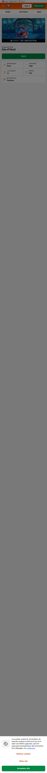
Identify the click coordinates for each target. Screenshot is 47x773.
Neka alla (23, 761)
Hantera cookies (23, 754)
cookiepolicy (30, 748)
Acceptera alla (23, 768)
